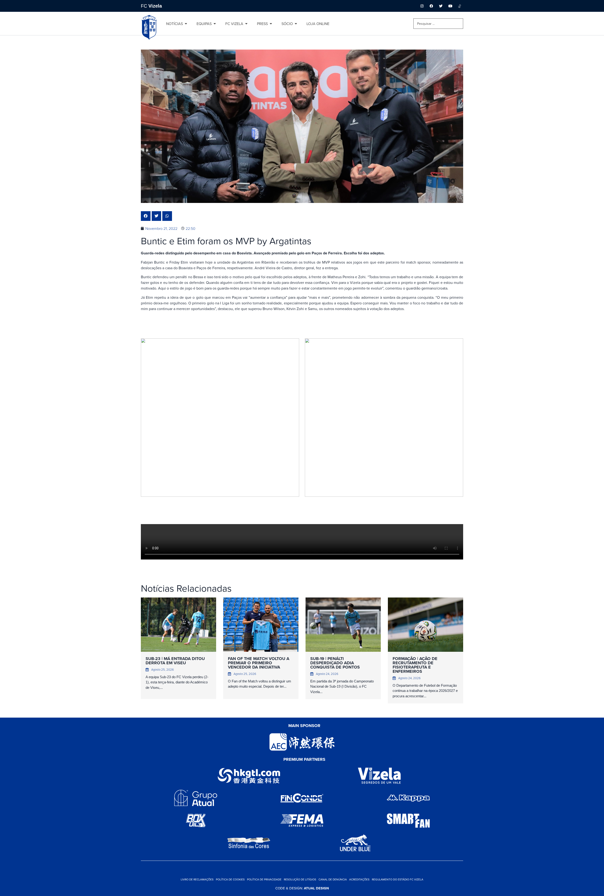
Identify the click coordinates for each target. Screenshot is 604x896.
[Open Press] (271, 23)
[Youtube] (450, 5)
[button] (146, 216)
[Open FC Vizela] (246, 23)
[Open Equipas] (215, 23)
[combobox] (438, 23)
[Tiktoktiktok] (459, 5)
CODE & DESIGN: (302, 888)
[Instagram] (421, 5)
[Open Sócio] (296, 23)
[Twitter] (440, 5)
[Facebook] (431, 5)
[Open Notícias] (186, 23)
